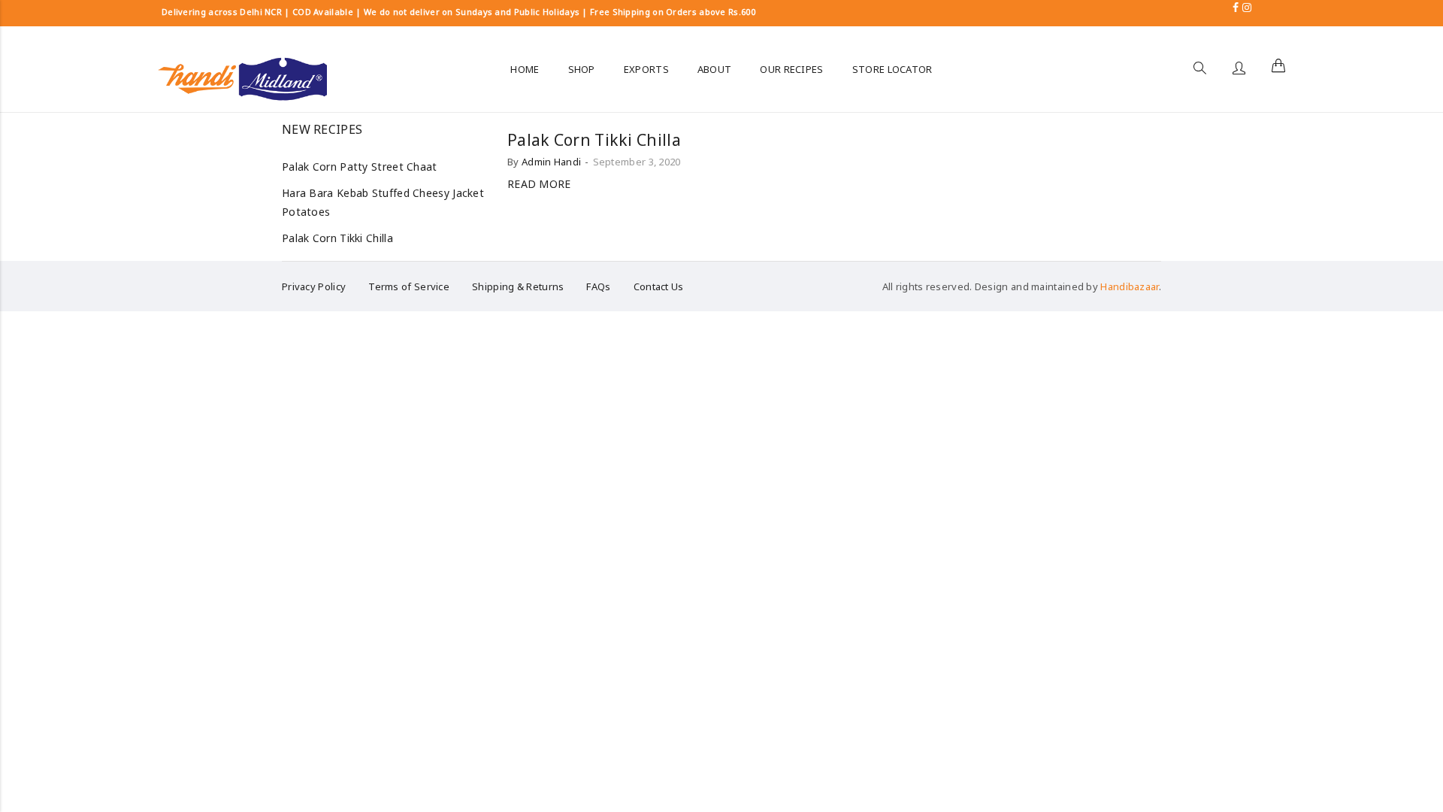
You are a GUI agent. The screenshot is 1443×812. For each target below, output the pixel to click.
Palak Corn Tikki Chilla (594, 139)
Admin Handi (551, 161)
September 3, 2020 (637, 161)
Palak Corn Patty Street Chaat (359, 166)
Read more (539, 184)
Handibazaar (1129, 286)
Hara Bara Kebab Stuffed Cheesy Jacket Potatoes (383, 202)
